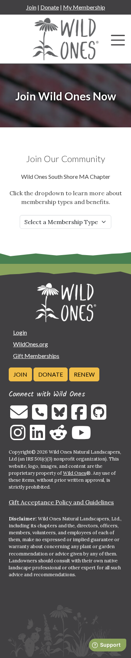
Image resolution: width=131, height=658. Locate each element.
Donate (49, 7)
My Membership (84, 7)
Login (20, 332)
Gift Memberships (36, 355)
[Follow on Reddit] (58, 436)
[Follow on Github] (99, 416)
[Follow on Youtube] (81, 436)
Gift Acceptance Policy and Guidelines (61, 502)
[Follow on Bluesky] (59, 416)
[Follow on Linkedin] (37, 436)
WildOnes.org (30, 343)
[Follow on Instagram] (18, 436)
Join (31, 7)
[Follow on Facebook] (79, 416)
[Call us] (40, 416)
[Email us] (19, 416)
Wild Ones (74, 473)
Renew (84, 374)
